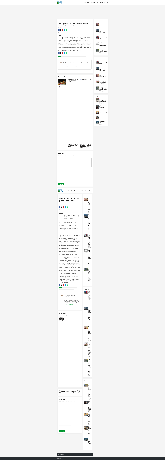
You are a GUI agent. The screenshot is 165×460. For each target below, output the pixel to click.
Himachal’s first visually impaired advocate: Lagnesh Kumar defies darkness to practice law (89, 391)
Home (85, 2)
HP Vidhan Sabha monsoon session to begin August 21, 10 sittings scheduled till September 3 (89, 348)
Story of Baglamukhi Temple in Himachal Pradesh (61, 87)
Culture (98, 2)
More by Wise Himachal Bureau (68, 67)
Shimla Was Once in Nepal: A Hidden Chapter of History (102, 122)
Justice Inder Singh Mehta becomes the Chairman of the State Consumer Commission (68, 383)
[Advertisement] (82, 11)
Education (101, 2)
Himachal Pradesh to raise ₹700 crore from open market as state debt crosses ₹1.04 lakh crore (89, 275)
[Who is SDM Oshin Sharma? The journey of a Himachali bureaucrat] (86, 413)
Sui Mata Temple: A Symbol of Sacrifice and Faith (89, 430)
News (88, 2)
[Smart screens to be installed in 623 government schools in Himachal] (73, 111)
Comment (60, 157)
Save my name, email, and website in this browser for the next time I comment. (69, 428)
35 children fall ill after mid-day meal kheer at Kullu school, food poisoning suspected (89, 204)
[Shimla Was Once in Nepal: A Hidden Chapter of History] (86, 438)
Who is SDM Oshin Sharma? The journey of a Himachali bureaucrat (89, 418)
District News (92, 2)
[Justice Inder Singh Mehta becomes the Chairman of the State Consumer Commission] (68, 347)
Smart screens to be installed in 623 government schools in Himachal (73, 145)
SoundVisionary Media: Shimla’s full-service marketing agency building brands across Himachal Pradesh (89, 222)
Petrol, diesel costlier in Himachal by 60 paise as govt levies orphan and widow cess (89, 240)
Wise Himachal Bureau (64, 27)
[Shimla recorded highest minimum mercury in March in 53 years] (76, 347)
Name (59, 168)
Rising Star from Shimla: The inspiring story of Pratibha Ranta (89, 405)
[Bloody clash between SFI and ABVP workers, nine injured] (61, 316)
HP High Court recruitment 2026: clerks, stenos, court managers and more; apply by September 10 (89, 256)
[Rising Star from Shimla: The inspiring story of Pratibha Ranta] (86, 401)
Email (59, 172)
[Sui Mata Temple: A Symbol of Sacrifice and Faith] (86, 426)
